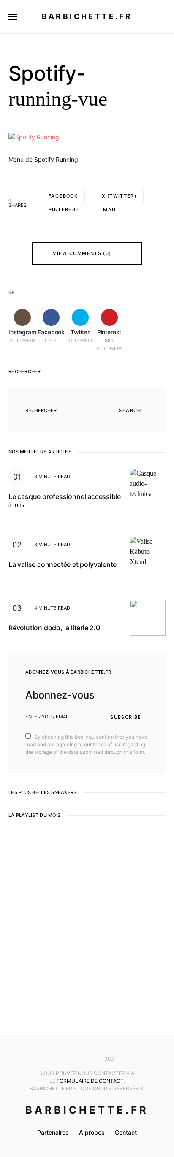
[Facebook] (74, 1059)
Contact (126, 1132)
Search (130, 410)
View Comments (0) (82, 253)
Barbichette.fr (87, 16)
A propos (92, 1132)
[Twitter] (87, 1059)
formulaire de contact (90, 1081)
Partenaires (53, 1132)
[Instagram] (62, 1059)
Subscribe (125, 717)
